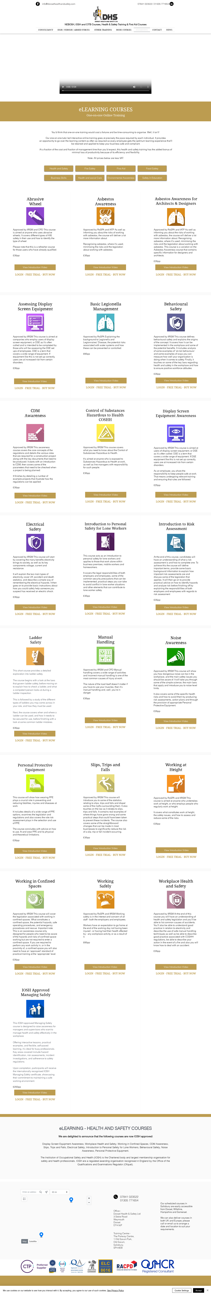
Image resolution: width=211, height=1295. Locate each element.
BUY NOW (49, 274)
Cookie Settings (182, 1290)
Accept (198, 1290)
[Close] (207, 1290)
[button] (58, 168)
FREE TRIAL (33, 274)
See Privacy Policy (115, 1290)
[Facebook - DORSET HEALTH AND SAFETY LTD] (38, 4)
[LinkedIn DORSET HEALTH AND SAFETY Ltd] (172, 4)
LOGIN (19, 274)
